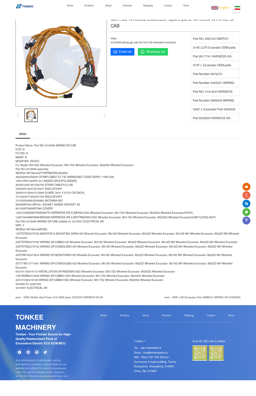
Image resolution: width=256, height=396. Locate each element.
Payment (127, 5)
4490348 (32, 217)
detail (22, 134)
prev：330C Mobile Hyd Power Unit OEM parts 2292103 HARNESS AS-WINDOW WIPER (61, 297)
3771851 (23, 263)
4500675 (32, 212)
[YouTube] (28, 352)
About (108, 5)
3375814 (23, 255)
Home (70, 5)
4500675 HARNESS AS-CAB (58, 212)
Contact (168, 5)
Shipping (148, 5)
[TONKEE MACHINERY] (24, 6)
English (223, 7)
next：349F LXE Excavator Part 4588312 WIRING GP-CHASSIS (202, 297)
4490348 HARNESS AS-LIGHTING (61, 217)
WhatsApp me (155, 51)
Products (89, 5)
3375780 (23, 242)
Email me (125, 51)
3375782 (23, 233)
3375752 (23, 246)
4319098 (23, 275)
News (186, 5)
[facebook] (19, 352)
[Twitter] (45, 352)
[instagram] (37, 352)
